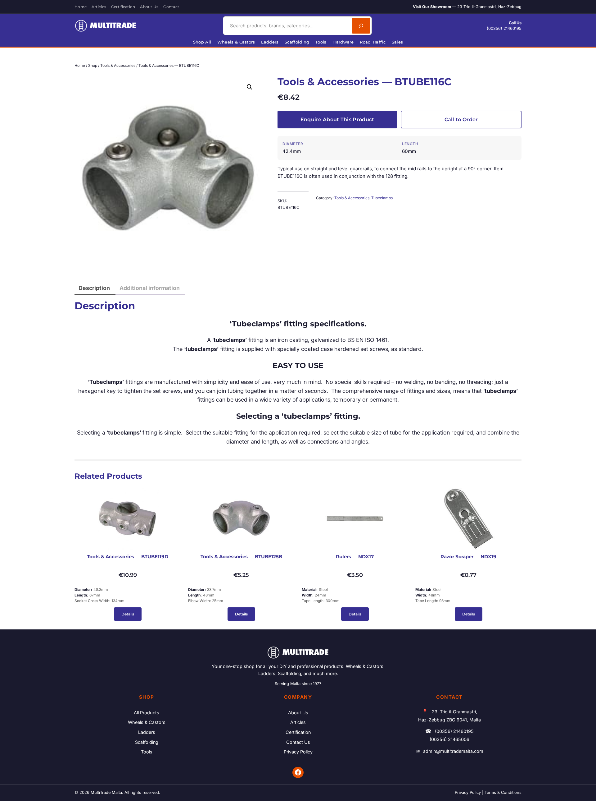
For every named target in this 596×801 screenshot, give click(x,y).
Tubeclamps (382, 198)
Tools (146, 751)
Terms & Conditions (503, 792)
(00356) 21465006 (449, 739)
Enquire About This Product (337, 119)
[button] (249, 87)
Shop (92, 65)
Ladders (146, 732)
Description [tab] (94, 288)
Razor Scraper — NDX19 (468, 556)
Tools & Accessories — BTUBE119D (127, 556)
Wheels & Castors (146, 722)
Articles (298, 722)
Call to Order (461, 119)
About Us (298, 712)
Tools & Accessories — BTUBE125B (241, 556)
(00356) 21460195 (504, 28)
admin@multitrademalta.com (453, 751)
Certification (298, 732)
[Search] (361, 26)
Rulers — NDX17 (355, 556)
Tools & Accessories (117, 65)
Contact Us (298, 742)
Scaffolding (146, 742)
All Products (146, 712)
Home (79, 65)
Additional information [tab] (150, 288)
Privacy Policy (298, 751)
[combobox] (286, 26)
